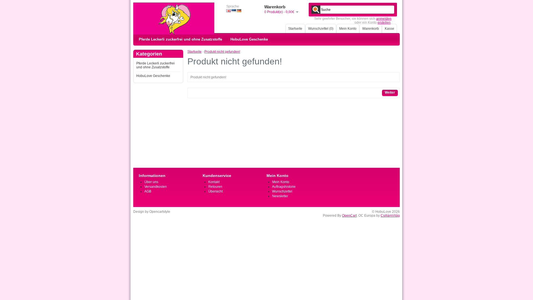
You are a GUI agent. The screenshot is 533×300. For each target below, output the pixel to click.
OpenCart (349, 216)
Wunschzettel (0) (320, 29)
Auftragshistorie (284, 187)
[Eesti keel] (234, 10)
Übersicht (215, 191)
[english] (228, 10)
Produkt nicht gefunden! (222, 52)
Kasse (389, 29)
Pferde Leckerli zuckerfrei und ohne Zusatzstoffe (180, 39)
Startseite (295, 29)
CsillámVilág (390, 216)
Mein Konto (347, 29)
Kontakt (214, 182)
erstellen (384, 22)
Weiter (390, 92)
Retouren (215, 187)
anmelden (383, 19)
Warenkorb (370, 29)
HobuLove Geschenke (249, 39)
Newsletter (280, 196)
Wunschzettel (282, 191)
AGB (147, 191)
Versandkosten (155, 187)
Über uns (151, 182)
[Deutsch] (239, 10)
